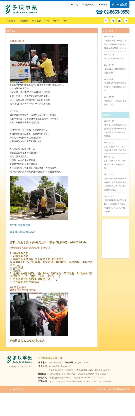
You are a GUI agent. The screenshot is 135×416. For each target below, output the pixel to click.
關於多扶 (12, 20)
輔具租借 (36, 20)
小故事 (56, 20)
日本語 (18, 389)
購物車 (104, 4)
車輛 (47, 20)
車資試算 (121, 4)
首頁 (75, 4)
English (10, 389)
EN (106, 20)
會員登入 (89, 4)
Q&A (65, 20)
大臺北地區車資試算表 (23, 232)
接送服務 (24, 20)
